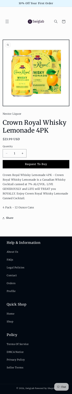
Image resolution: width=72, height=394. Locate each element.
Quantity (8, 146)
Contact (12, 275)
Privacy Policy (16, 359)
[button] (7, 21)
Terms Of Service (18, 344)
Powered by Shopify (45, 388)
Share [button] (10, 217)
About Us (12, 251)
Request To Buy (36, 164)
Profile (11, 291)
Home (11, 313)
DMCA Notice (15, 352)
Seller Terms (15, 367)
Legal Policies (15, 267)
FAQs (10, 259)
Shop (10, 321)
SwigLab (29, 388)
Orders (11, 283)
